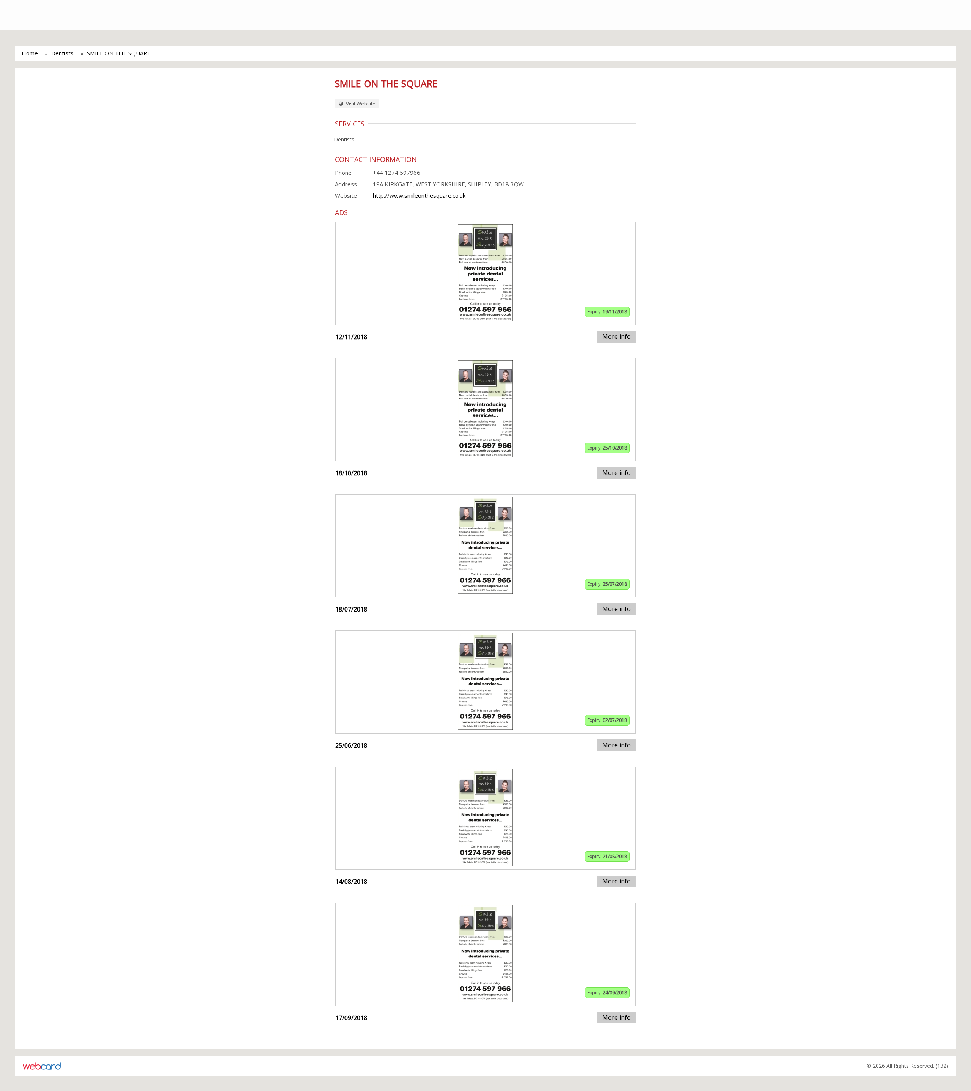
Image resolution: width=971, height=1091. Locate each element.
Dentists (62, 53)
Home (30, 53)
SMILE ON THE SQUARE (119, 53)
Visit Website (360, 103)
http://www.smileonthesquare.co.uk (419, 195)
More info (616, 336)
